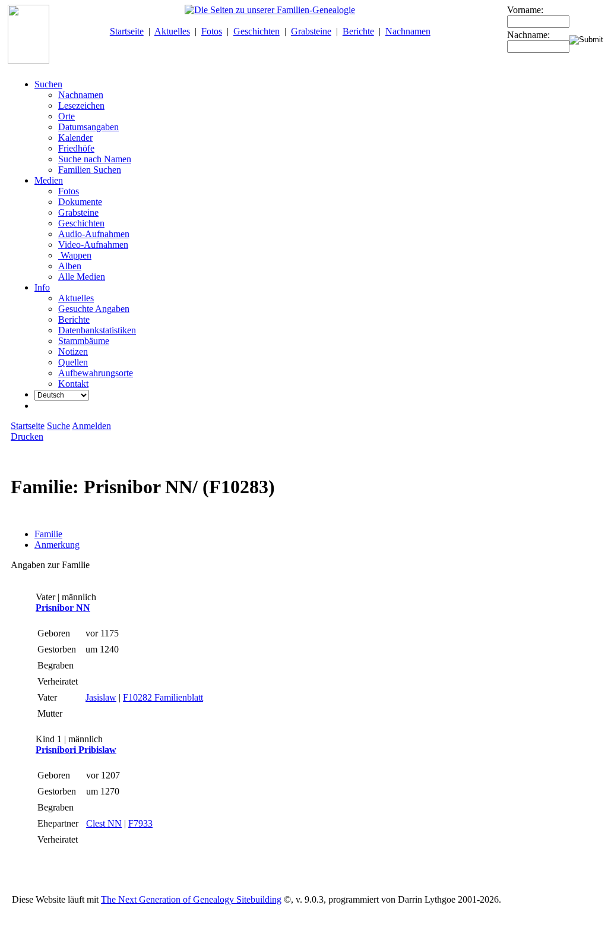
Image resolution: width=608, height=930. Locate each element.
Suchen (48, 84)
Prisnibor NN (63, 608)
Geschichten (256, 31)
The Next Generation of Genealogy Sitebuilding (191, 899)
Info (42, 287)
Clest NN (104, 823)
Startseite (127, 31)
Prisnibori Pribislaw (76, 750)
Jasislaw (101, 697)
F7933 (140, 823)
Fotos (211, 31)
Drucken (27, 436)
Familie (48, 534)
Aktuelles (172, 31)
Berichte (358, 31)
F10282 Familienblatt (163, 697)
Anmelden (91, 426)
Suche (58, 426)
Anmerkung (57, 545)
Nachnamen (407, 31)
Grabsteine (311, 31)
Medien (48, 180)
